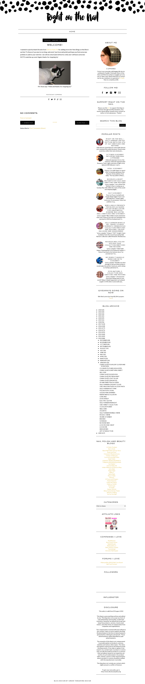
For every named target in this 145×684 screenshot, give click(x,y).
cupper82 (111, 69)
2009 (100, 433)
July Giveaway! (115, 193)
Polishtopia (111, 486)
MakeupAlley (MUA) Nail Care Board (112, 562)
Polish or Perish (111, 484)
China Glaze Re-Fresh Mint (109, 376)
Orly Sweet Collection (108, 405)
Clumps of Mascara (112, 455)
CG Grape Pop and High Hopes (111, 368)
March (102, 358)
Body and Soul (111, 452)
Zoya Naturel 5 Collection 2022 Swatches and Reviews (115, 272)
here (110, 298)
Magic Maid (111, 471)
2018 (100, 322)
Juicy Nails (112, 469)
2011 (100, 336)
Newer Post (28, 123)
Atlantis (103, 411)
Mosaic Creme (105, 415)
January (103, 362)
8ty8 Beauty (112, 540)
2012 (100, 334)
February (103, 360)
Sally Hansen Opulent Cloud (110, 384)
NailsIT (111, 472)
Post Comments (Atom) (37, 128)
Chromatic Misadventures (112, 454)
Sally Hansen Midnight (108, 402)
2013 (100, 332)
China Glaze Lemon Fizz (108, 380)
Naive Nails (111, 474)
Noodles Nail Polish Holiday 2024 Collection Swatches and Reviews (115, 244)
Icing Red (103, 396)
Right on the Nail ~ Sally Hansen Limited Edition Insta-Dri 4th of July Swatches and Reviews (115, 142)
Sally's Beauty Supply (111, 547)
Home (72, 31)
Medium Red (104, 429)
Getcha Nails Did (52, 49)
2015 (100, 328)
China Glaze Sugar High (109, 374)
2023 (100, 312)
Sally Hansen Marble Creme (110, 413)
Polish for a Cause (107, 390)
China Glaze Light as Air (109, 378)
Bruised (102, 419)
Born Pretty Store (111, 542)
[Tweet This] (51, 100)
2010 (100, 338)
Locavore (103, 427)
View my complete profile (111, 80)
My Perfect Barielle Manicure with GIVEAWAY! (115, 259)
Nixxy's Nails (112, 476)
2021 (100, 316)
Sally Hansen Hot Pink (108, 388)
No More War (105, 423)
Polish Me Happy (112, 482)
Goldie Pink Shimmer (107, 392)
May (101, 354)
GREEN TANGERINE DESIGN (80, 681)
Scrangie (103, 421)
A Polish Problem (112, 447)
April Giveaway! (115, 168)
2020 (100, 318)
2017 (100, 324)
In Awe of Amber (106, 417)
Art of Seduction (106, 431)
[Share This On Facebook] (48, 100)
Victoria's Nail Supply (111, 551)
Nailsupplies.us (111, 546)
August (103, 348)
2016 (100, 326)
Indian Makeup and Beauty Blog (111, 467)
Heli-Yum (103, 372)
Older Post (81, 123)
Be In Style (111, 449)
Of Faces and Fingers (111, 479)
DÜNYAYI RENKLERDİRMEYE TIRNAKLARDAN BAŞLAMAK (111, 461)
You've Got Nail (111, 494)
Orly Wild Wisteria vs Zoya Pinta (112, 386)
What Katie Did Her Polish (112, 491)
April (102, 356)
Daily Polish (111, 459)
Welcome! (103, 409)
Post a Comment (25, 118)
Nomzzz (111, 477)
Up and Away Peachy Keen (109, 382)
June (102, 352)
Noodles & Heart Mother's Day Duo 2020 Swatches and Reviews (115, 180)
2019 (100, 320)
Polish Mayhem (111, 481)
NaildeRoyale (112, 544)
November (104, 342)
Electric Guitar (106, 401)
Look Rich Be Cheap (107, 425)
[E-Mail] (121, 78)
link (109, 108)
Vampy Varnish (111, 489)
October (103, 344)
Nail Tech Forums (111, 564)
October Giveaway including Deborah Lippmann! (115, 156)
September (104, 346)
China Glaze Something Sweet (111, 370)
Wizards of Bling (112, 492)
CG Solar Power (106, 407)
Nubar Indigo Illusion (108, 394)
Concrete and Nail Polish (111, 457)
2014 (100, 330)
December (104, 340)
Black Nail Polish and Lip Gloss (112, 450)
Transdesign (112, 549)
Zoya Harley (104, 398)
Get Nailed (111, 464)
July (101, 350)
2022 (100, 314)
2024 (100, 310)
